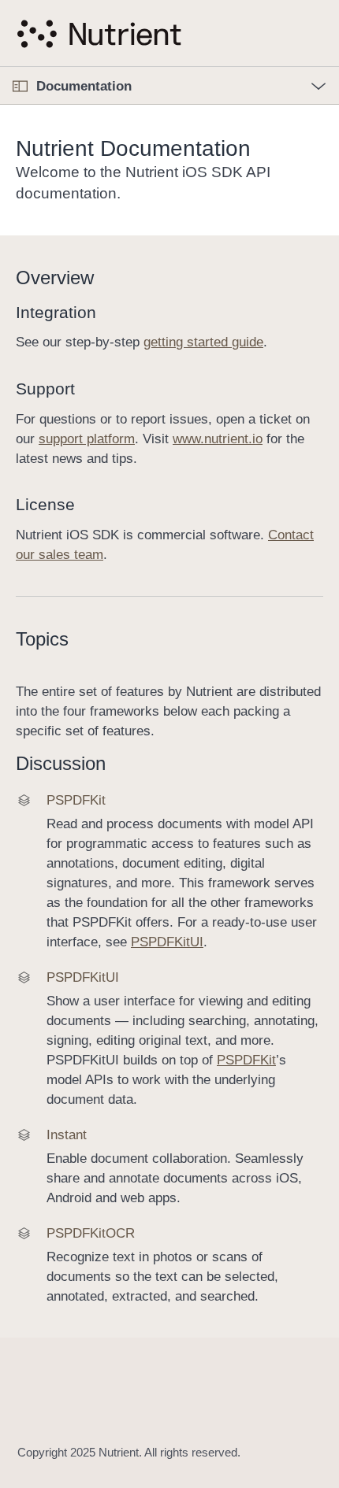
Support (45, 388)
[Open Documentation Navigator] (20, 86)
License (45, 504)
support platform (87, 438)
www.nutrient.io (218, 438)
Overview (55, 277)
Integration (56, 312)
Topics (42, 639)
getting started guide (203, 342)
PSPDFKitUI (167, 942)
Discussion (61, 763)
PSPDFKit (246, 1060)
